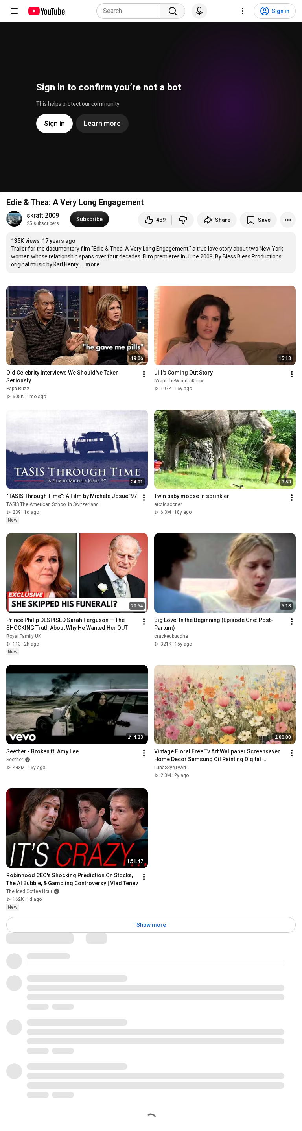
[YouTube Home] (46, 11)
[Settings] (242, 11)
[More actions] (288, 220)
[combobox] (130, 11)
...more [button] (90, 264)
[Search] (172, 11)
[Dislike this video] (183, 220)
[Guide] (14, 11)
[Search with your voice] (199, 11)
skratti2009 (43, 215)
